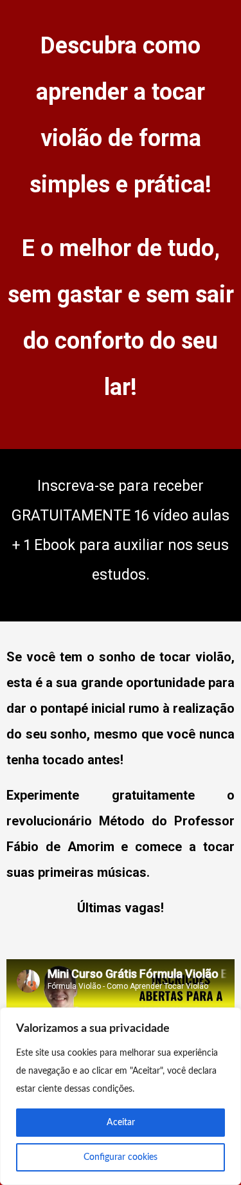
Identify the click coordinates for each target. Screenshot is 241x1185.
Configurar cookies (120, 1157)
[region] (120, 1096)
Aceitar (121, 1122)
